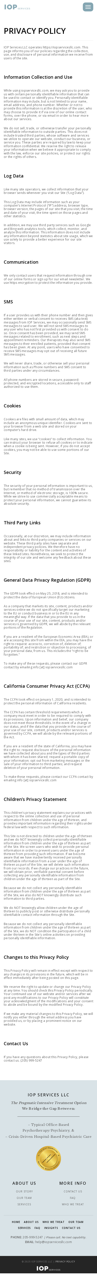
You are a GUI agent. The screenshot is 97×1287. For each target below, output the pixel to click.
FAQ (73, 1198)
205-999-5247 (33, 1237)
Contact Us (73, 1191)
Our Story (24, 1191)
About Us (31, 1222)
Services (24, 1204)
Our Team (24, 1198)
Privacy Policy (65, 1261)
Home (16, 1222)
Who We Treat (73, 1204)
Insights (51, 1228)
